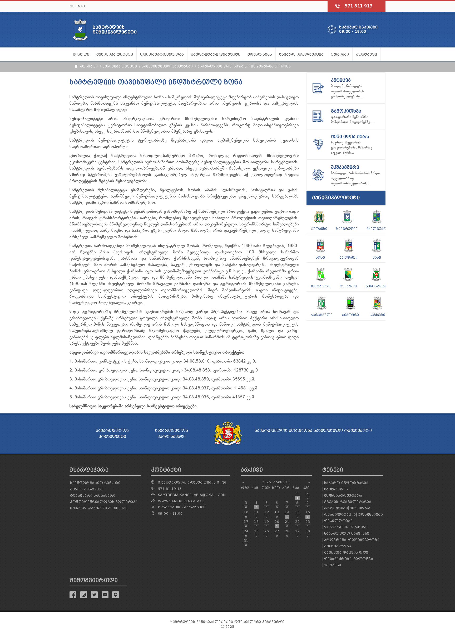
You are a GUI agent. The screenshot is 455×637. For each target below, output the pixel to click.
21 (287, 524)
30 (307, 533)
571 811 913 (359, 5)
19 (266, 524)
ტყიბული (348, 286)
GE (72, 6)
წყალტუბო (376, 229)
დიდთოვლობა (363, 540)
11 (256, 514)
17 (246, 524)
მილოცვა (363, 559)
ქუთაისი (319, 229)
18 (256, 524)
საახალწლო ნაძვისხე (346, 533)
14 (287, 514)
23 (307, 524)
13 (277, 514)
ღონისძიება (370, 514)
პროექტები (336, 508)
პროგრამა (335, 540)
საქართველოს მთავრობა (283, 430)
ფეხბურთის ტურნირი (346, 527)
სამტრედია (347, 229)
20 (277, 524)
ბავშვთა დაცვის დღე (346, 552)
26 (266, 533)
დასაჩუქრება (338, 559)
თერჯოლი (320, 286)
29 (297, 533)
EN (78, 6)
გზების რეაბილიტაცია (348, 502)
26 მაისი (332, 565)
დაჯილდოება (338, 521)
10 (246, 514)
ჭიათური (350, 315)
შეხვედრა (360, 508)
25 (256, 533)
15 (297, 514)
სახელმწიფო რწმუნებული (343, 430)
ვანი (377, 257)
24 (246, 533)
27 (277, 533)
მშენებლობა (337, 546)
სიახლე (81, 54)
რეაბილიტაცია (340, 514)
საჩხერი (377, 315)
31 (246, 543)
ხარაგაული (322, 315)
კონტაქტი (366, 54)
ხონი (320, 257)
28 (287, 533)
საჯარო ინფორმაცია (346, 483)
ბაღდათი (348, 257)
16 (307, 514)
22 (297, 524)
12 (266, 514)
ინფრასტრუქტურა (343, 495)
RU (83, 6)
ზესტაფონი (376, 286)
